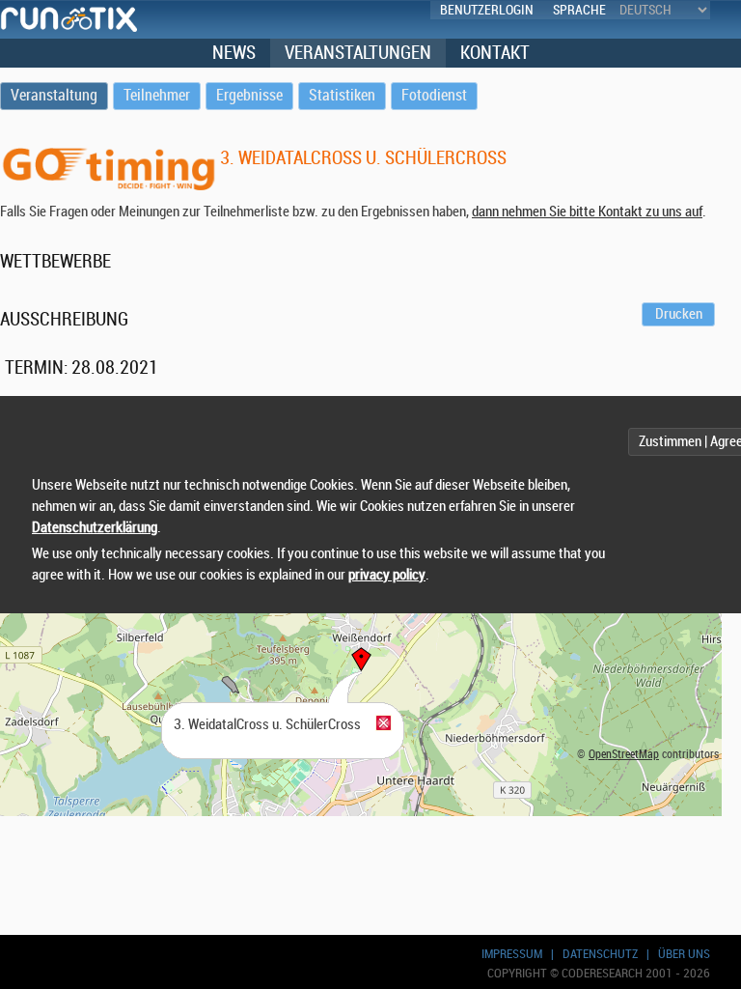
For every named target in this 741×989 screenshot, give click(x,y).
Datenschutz (600, 954)
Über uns (684, 954)
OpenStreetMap (624, 754)
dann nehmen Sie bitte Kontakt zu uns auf (587, 212)
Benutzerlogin (487, 10)
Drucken (678, 314)
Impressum (511, 954)
